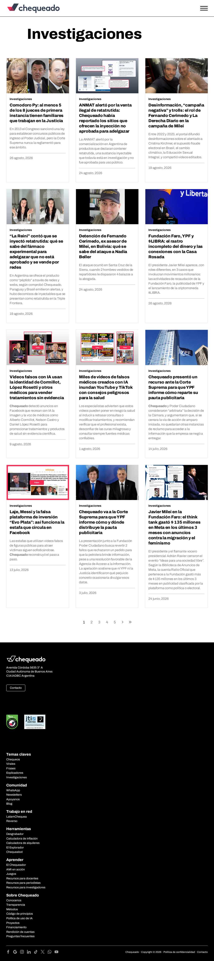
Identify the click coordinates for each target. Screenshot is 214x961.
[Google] (16, 952)
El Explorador (15, 847)
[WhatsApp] (51, 952)
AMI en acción (15, 869)
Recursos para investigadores (25, 887)
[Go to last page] (130, 622)
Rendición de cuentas (20, 931)
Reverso (11, 821)
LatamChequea (16, 816)
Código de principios (19, 913)
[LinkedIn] (30, 952)
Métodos (12, 909)
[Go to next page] (122, 622)
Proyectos (12, 922)
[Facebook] (9, 952)
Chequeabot (14, 851)
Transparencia (15, 904)
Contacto (16, 687)
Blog (9, 803)
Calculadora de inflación (22, 838)
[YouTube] (56, 952)
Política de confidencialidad (179, 952)
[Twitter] (44, 952)
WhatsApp (13, 790)
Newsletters (14, 794)
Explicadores (14, 772)
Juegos (11, 873)
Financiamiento (16, 927)
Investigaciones (21, 99)
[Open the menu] (204, 8)
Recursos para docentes (22, 878)
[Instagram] (23, 952)
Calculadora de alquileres (22, 843)
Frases (10, 768)
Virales (10, 763)
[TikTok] (37, 952)
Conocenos (13, 900)
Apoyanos (13, 799)
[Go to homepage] (32, 8)
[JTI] (35, 722)
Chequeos (13, 759)
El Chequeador (16, 864)
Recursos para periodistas (23, 882)
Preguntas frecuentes (20, 936)
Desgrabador (15, 834)
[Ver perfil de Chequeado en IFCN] (12, 722)
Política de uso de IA (19, 918)
